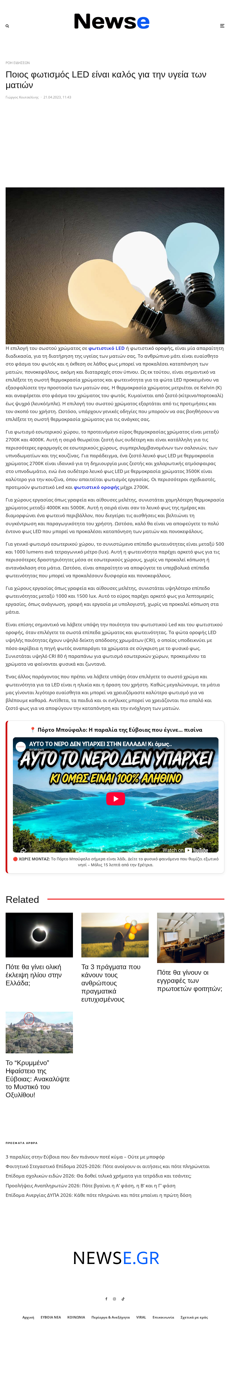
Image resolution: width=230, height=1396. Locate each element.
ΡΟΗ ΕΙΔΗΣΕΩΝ (18, 62)
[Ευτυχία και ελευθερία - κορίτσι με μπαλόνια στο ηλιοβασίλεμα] (115, 935)
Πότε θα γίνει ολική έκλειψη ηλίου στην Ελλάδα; (34, 975)
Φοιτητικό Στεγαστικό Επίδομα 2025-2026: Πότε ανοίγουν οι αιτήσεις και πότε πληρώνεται (108, 1166)
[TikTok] (123, 1298)
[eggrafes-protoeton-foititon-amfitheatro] (190, 938)
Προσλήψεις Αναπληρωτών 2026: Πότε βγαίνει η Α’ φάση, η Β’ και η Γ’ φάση (91, 1185)
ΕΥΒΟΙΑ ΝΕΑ (51, 1317)
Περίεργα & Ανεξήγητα (110, 1317)
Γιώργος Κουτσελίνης (22, 97)
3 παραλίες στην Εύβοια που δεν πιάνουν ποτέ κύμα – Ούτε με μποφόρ (85, 1156)
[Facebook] (106, 1298)
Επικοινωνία (163, 1317)
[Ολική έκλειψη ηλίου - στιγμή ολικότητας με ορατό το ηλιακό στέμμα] (39, 935)
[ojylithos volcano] (39, 1032)
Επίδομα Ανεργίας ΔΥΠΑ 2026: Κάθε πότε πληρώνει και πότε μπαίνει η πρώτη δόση (99, 1195)
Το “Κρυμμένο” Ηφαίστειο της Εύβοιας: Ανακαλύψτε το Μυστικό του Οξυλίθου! (38, 1079)
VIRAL (141, 1317)
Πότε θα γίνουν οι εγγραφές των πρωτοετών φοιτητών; (189, 980)
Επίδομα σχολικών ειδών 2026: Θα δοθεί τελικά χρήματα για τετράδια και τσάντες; (99, 1176)
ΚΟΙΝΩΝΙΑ (76, 1317)
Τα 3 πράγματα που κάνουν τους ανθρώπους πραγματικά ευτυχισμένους (111, 983)
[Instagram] (114, 1298)
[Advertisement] (48, 148)
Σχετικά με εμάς (194, 1317)
